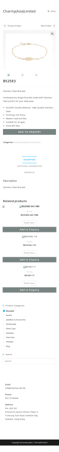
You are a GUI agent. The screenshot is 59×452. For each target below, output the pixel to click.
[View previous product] (5, 26)
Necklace (10, 333)
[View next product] (54, 26)
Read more (29, 222)
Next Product (46, 26)
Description (29, 159)
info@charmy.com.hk (15, 388)
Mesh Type (10, 328)
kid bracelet (11, 324)
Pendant (9, 341)
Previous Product (14, 26)
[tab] (29, 160)
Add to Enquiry (29, 131)
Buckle (9, 315)
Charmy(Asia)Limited (19, 11)
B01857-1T (29, 275)
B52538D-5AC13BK (29, 215)
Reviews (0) (29, 172)
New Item (10, 337)
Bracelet (16, 142)
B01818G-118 (29, 245)
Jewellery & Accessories (31, 142)
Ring (8, 346)
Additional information (29, 166)
